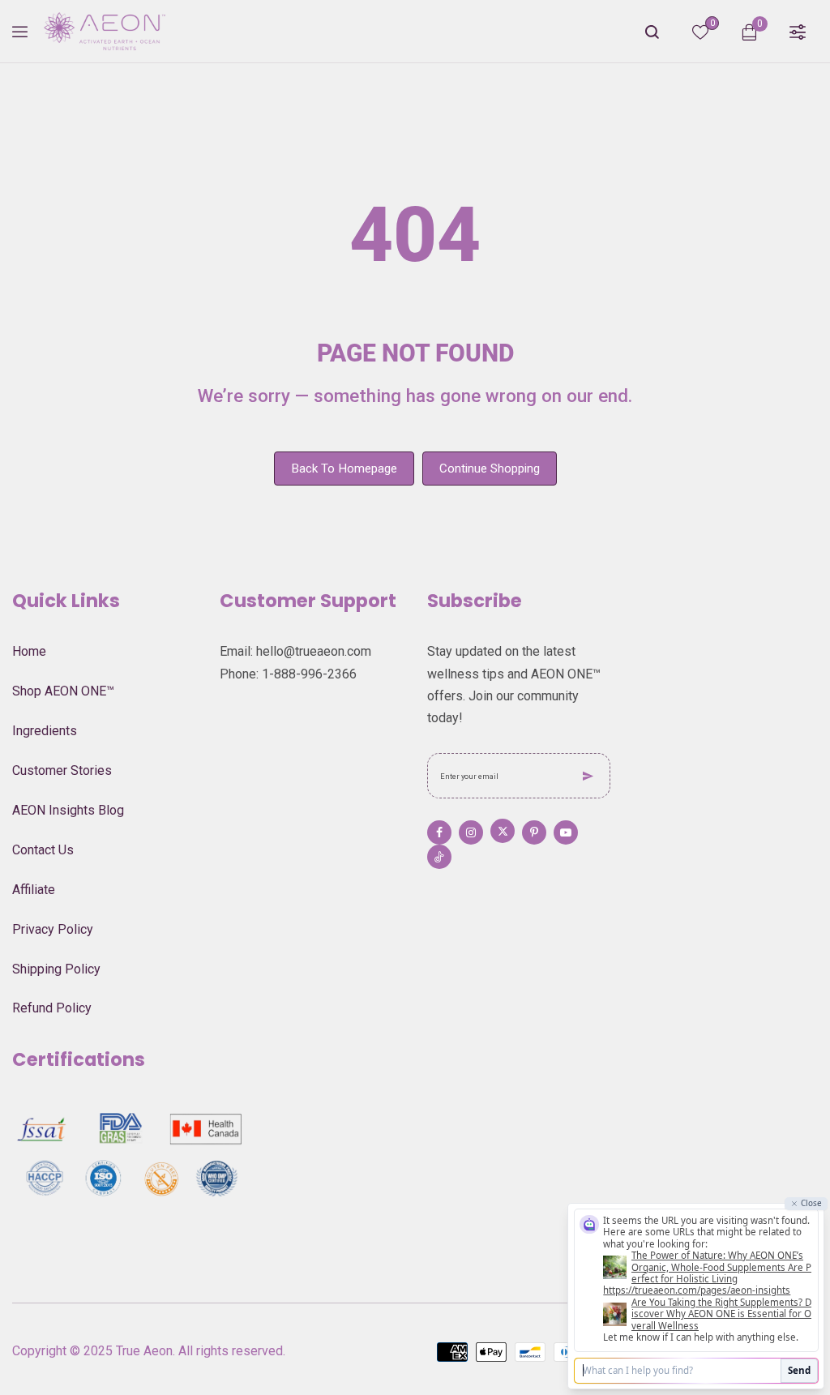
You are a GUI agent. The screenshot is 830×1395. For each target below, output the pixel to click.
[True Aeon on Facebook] (439, 832)
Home (29, 651)
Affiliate (33, 889)
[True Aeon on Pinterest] (534, 832)
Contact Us (43, 850)
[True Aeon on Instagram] (471, 832)
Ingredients (44, 730)
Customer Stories (62, 770)
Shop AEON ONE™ (63, 691)
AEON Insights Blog (68, 810)
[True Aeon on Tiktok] (439, 857)
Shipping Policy (56, 969)
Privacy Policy (52, 929)
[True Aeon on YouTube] (566, 832)
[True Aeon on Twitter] (502, 831)
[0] (700, 35)
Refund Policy (52, 1008)
